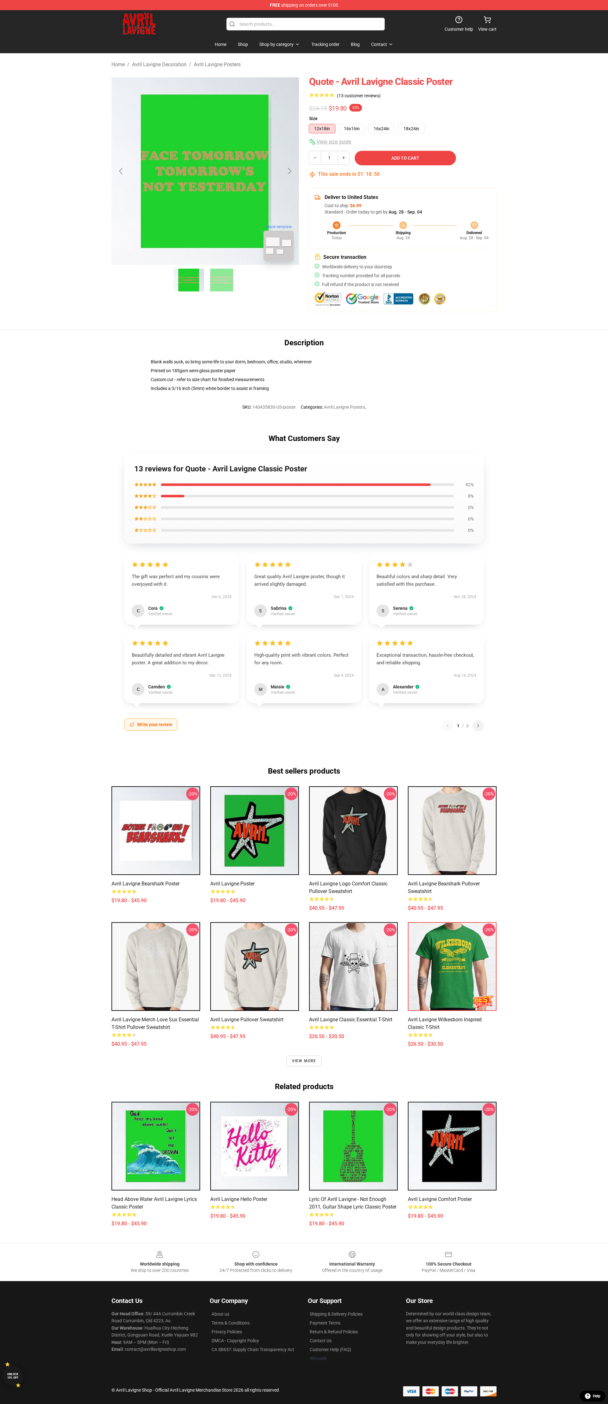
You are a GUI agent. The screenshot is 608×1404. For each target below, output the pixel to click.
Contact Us (321, 1340)
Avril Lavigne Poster (232, 884)
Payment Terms (325, 1322)
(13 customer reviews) (359, 95)
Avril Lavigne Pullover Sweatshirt (246, 1020)
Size (313, 118)
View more (304, 1061)
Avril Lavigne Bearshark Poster (145, 884)
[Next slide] (289, 171)
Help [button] (596, 1396)
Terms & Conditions (231, 1322)
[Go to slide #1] (189, 280)
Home (118, 64)
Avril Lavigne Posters (217, 64)
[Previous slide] (121, 171)
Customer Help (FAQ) (330, 1349)
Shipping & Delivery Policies (336, 1314)
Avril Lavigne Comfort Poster (440, 1199)
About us (220, 1314)
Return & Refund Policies (334, 1331)
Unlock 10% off (12, 1376)
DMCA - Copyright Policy (235, 1340)
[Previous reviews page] (447, 725)
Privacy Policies (227, 1331)
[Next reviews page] (478, 725)
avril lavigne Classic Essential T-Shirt (350, 1020)
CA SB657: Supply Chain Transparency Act (253, 1349)
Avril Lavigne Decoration (159, 64)
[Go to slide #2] (221, 280)
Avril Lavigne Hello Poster (238, 1199)
